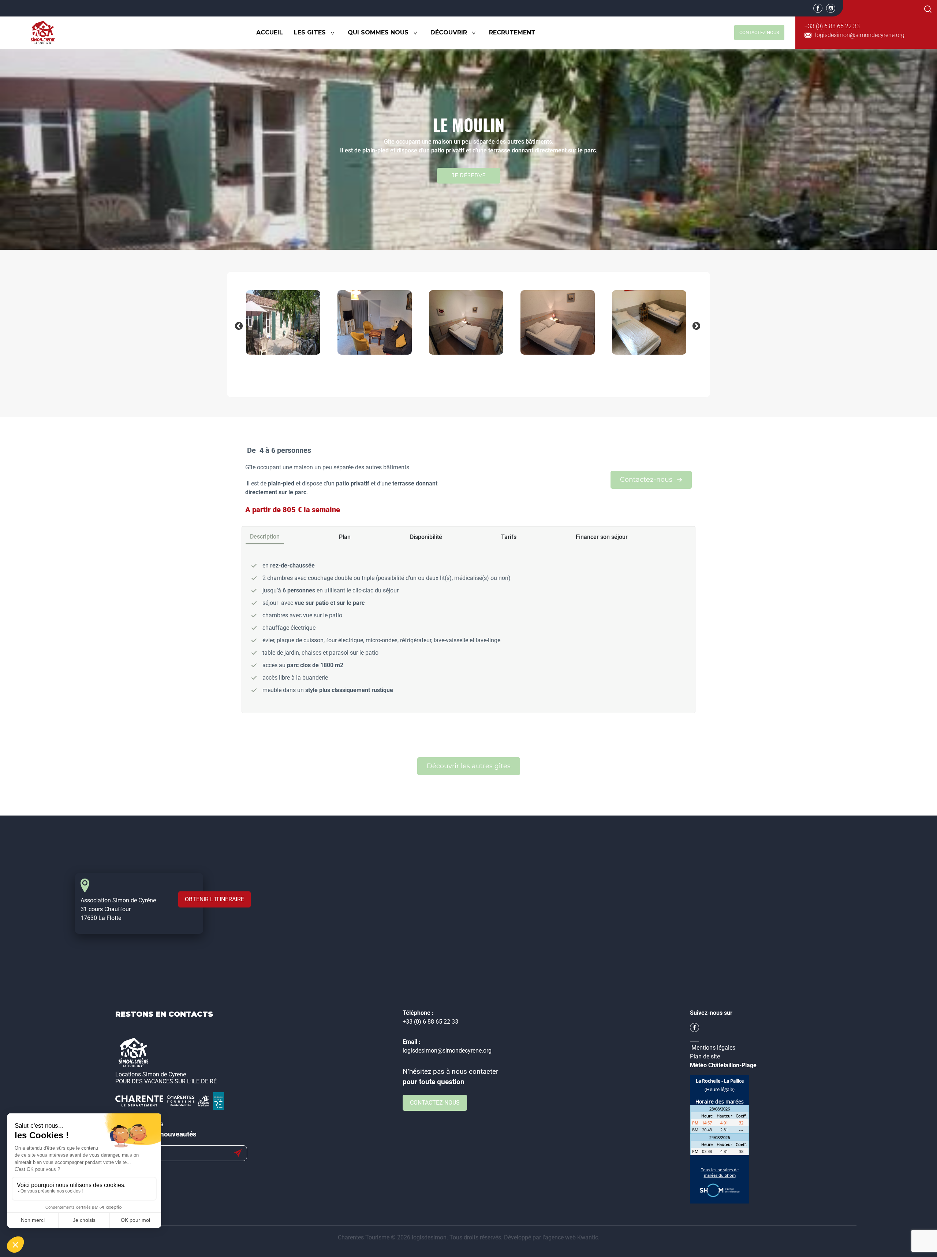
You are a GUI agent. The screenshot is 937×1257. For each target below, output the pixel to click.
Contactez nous (759, 32)
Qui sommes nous (378, 32)
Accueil (269, 32)
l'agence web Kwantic (570, 1237)
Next (695, 325)
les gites (310, 32)
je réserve (469, 175)
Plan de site (705, 1056)
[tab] (265, 537)
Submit (237, 1153)
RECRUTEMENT (512, 32)
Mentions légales (713, 1047)
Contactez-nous (435, 1102)
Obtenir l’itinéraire (214, 899)
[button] (651, 480)
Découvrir (448, 32)
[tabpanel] (468, 630)
